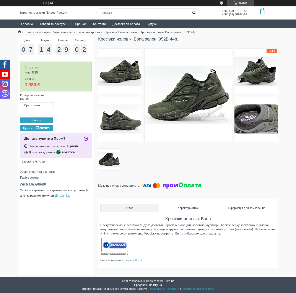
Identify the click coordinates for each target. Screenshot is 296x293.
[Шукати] (194, 13)
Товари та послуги (53, 24)
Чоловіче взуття (64, 32)
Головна (27, 24)
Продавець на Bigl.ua (148, 284)
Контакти (99, 24)
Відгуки (152, 24)
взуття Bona (133, 260)
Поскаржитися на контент (163, 288)
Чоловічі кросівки (90, 32)
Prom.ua (169, 281)
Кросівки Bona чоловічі (121, 32)
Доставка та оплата (126, 24)
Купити (36, 120)
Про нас (80, 24)
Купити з (28, 128)
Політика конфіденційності (198, 288)
